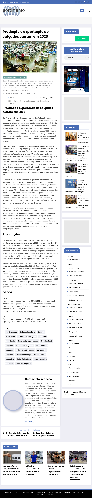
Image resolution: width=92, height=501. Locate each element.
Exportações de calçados (41, 83)
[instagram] (85, 2)
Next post (36, 430)
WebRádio (71, 381)
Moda (70, 365)
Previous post (24, 430)
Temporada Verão (75, 336)
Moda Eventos (74, 376)
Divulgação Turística (76, 319)
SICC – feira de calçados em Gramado (21, 101)
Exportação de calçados (25, 83)
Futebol (70, 264)
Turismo (70, 316)
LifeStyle (70, 340)
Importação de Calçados (19, 86)
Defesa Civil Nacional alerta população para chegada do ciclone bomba (77, 471)
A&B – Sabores (74, 344)
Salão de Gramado (75, 300)
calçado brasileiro (18, 81)
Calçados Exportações (46, 81)
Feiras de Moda (74, 368)
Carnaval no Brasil (75, 312)
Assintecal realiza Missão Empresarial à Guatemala (33, 470)
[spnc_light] (89, 11)
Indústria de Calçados (35, 86)
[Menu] (82, 10)
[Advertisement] (76, 108)
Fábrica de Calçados (24, 345)
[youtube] (88, 2)
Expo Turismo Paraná (76, 296)
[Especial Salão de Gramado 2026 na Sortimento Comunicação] (71, 136)
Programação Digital (76, 271)
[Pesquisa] (86, 11)
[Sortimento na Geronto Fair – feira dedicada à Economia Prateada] (71, 168)
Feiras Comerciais (75, 276)
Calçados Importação (9, 83)
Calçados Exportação (31, 81)
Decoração (73, 356)
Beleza (71, 348)
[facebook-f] (76, 2)
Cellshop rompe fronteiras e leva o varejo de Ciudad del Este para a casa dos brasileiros (56, 473)
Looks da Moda (74, 372)
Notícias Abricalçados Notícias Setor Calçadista (24, 88)
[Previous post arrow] (3, 433)
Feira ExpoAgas (74, 287)
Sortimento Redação (11, 94)
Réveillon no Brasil (75, 308)
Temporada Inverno (76, 332)
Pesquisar (82, 38)
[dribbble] (82, 2)
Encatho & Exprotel (76, 283)
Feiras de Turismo (75, 323)
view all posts (30, 422)
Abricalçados (8, 81)
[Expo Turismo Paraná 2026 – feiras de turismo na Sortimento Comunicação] (71, 183)
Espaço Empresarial (10, 77)
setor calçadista (45, 88)
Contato (70, 385)
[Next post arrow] (58, 433)
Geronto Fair (73, 292)
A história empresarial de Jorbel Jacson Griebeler (10, 470)
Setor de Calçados (22, 90)
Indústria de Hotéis (75, 328)
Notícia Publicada (75, 260)
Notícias (22, 77)
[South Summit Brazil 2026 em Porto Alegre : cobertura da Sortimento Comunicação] (71, 199)
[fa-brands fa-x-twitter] (79, 2)
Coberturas (72, 280)
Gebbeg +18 (73, 360)
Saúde (71, 352)
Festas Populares (74, 304)
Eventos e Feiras (73, 268)
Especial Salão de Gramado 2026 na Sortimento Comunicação (83, 137)
